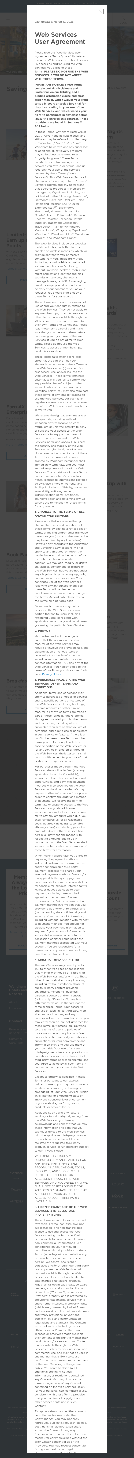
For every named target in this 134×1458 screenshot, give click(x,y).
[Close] (101, 11)
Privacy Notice (51, 674)
